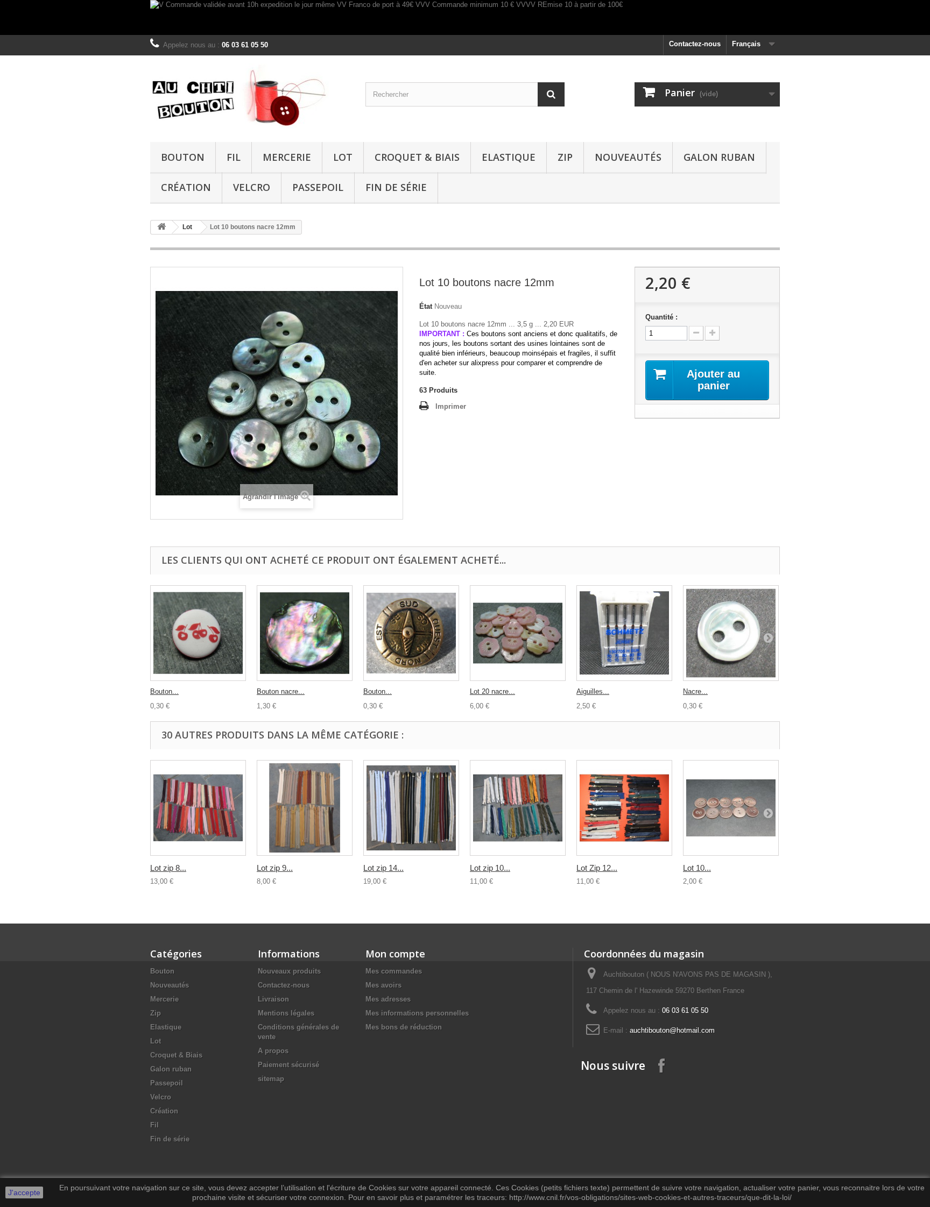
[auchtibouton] (249, 96)
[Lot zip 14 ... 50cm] (411, 808)
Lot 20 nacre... (492, 691)
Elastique (509, 157)
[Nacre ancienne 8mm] (731, 633)
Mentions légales (286, 1013)
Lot (343, 157)
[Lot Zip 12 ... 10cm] (624, 808)
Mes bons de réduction (403, 1027)
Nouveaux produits (289, 971)
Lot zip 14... (383, 867)
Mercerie (287, 157)
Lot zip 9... (275, 867)
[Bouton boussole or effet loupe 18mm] (411, 633)
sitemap (271, 1079)
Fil (234, 157)
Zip (565, 157)
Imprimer (450, 406)
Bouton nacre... (281, 691)
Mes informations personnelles (417, 1013)
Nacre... (695, 691)
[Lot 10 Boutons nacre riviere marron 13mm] (731, 808)
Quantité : (661, 317)
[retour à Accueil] (161, 227)
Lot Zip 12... (596, 867)
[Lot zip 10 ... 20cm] (518, 808)
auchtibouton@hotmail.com (672, 1030)
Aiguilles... (592, 691)
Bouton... (164, 691)
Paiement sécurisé (288, 1065)
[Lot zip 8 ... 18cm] (198, 808)
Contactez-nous (695, 44)
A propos (273, 1051)
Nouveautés (628, 157)
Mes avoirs (383, 985)
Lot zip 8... (168, 867)
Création (186, 187)
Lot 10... (697, 867)
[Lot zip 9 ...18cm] (305, 808)
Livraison (273, 999)
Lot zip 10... (490, 867)
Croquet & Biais (417, 157)
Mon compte (395, 953)
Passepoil (317, 187)
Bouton (183, 157)
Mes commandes (393, 971)
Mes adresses (388, 999)
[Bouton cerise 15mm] (198, 633)
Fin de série (396, 187)
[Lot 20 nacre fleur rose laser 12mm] (518, 633)
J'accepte (24, 1192)
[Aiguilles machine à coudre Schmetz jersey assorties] (624, 633)
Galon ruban (719, 157)
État (425, 306)
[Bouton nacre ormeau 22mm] (305, 633)
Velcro (251, 187)
